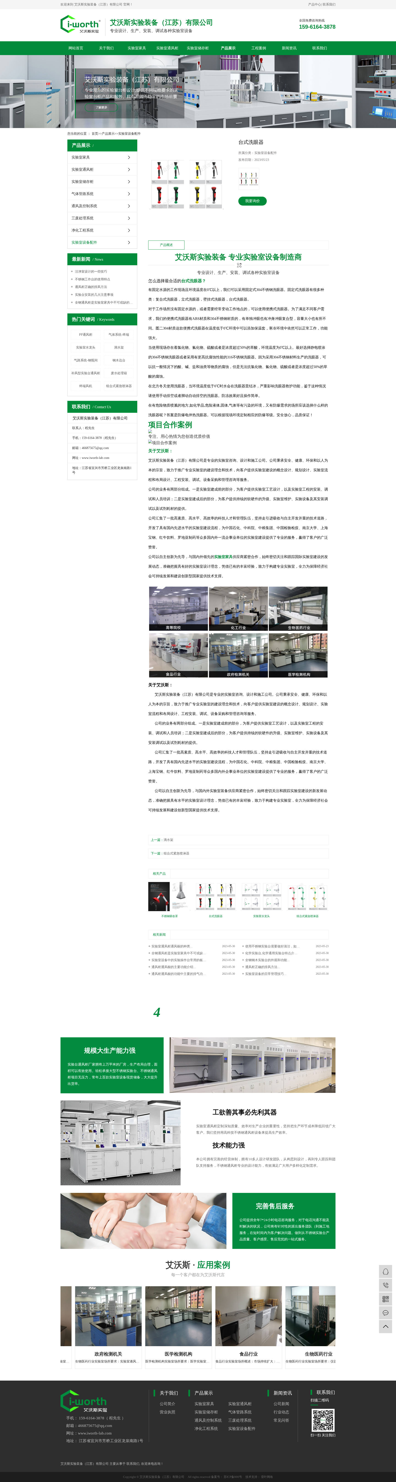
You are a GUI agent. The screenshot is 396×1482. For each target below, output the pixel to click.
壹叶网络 (266, 1477)
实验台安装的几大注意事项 (93, 294)
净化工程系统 (83, 230)
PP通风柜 (85, 334)
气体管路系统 (83, 194)
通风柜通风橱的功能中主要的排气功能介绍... (183, 974)
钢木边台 (119, 360)
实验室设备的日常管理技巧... (265, 974)
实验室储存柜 (198, 48)
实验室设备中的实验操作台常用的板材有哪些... (184, 960)
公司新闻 (281, 1404)
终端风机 (85, 386)
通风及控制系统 (84, 206)
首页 (95, 133)
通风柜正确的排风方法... (262, 967)
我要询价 (252, 201)
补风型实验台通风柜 (85, 373)
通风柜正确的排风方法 (90, 287)
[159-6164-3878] (385, 1285)
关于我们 (106, 48)
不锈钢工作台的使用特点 (92, 279)
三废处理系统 (83, 218)
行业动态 (281, 1412)
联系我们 (329, 4)
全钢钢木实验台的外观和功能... (267, 960)
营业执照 (167, 1412)
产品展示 (228, 48)
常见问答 (281, 1420)
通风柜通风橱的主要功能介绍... (173, 967)
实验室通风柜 (167, 48)
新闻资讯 (289, 48)
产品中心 (314, 4)
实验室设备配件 (129, 133)
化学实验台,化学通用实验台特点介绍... (272, 953)
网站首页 (76, 48)
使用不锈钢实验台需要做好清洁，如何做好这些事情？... (285, 946)
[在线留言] (385, 1312)
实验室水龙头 (85, 347)
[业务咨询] (385, 1271)
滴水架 (119, 347)
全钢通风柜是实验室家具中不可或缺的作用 (104, 302)
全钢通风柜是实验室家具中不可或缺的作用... (183, 953)
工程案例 (258, 48)
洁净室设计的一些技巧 (90, 271)
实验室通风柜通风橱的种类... (172, 946)
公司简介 (167, 1404)
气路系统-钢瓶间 (86, 360)
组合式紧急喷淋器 (119, 386)
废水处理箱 (119, 373)
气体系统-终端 (119, 334)
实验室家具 (137, 48)
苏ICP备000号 (233, 1477)
